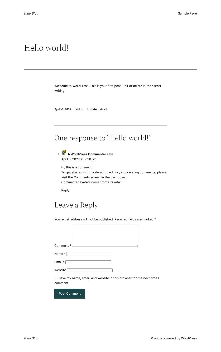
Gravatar (114, 182)
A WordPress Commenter (87, 154)
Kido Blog (31, 13)
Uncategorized (97, 109)
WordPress (189, 338)
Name (59, 254)
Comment (62, 245)
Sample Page (187, 13)
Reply (65, 190)
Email (59, 262)
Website (60, 270)
